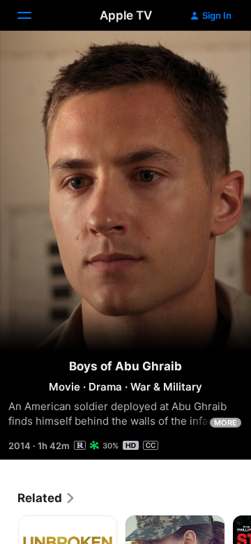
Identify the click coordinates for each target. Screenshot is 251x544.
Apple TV (126, 15)
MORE (225, 423)
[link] (46, 498)
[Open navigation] (32, 15)
